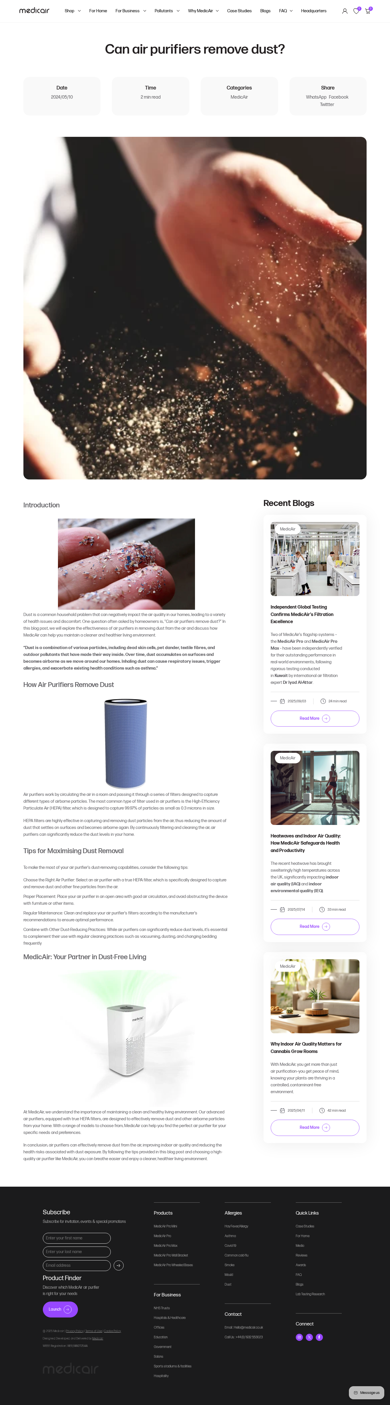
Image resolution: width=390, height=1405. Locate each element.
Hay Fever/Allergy (236, 1226)
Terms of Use (93, 1331)
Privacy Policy (74, 1331)
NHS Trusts (162, 1308)
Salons (158, 1357)
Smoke (229, 1265)
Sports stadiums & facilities (173, 1366)
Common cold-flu (236, 1255)
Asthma (230, 1236)
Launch (55, 1309)
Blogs (265, 11)
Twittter (327, 104)
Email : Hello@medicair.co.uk (244, 1327)
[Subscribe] (119, 1265)
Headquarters (314, 11)
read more (309, 718)
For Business (128, 11)
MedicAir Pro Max (165, 1246)
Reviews (301, 1255)
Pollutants (164, 11)
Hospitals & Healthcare (170, 1318)
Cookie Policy (112, 1331)
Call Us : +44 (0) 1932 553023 (244, 1337)
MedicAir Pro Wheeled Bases (173, 1265)
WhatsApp (316, 97)
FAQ (283, 11)
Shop (70, 11)
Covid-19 (230, 1246)
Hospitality (161, 1376)
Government (163, 1347)
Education (161, 1337)
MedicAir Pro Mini (165, 1226)
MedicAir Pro (162, 1236)
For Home (98, 11)
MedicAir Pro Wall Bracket (171, 1255)
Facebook (338, 97)
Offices (159, 1327)
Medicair (97, 1338)
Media (300, 1246)
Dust (228, 1284)
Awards (301, 1265)
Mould (229, 1275)
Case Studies (239, 11)
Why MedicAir (200, 11)
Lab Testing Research (310, 1294)
